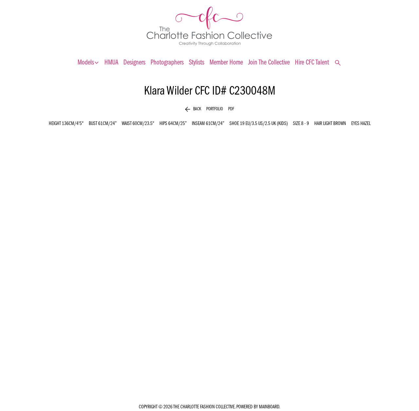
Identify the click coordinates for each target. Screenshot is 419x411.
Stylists (196, 63)
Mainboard (269, 407)
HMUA (111, 63)
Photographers (167, 63)
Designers (134, 63)
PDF (231, 109)
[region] (209, 258)
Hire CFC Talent (312, 63)
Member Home (226, 63)
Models (88, 62)
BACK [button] (193, 109)
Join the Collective (269, 63)
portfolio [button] (214, 109)
